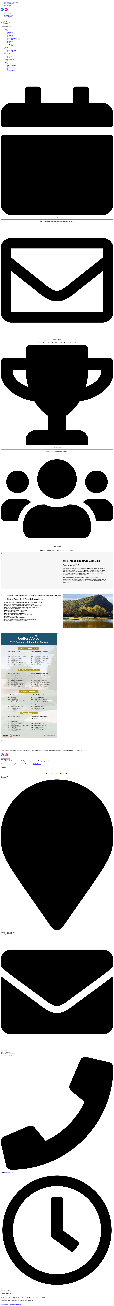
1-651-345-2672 (9, 1172)
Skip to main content (9, 3)
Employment (7, 13)
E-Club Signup (8, 16)
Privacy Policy (50, 773)
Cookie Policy (37, 764)
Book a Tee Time (8, 15)
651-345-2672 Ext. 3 (6, 1055)
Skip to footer (7, 5)
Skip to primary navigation (11, 2)
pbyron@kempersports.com (8, 1053)
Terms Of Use (60, 773)
